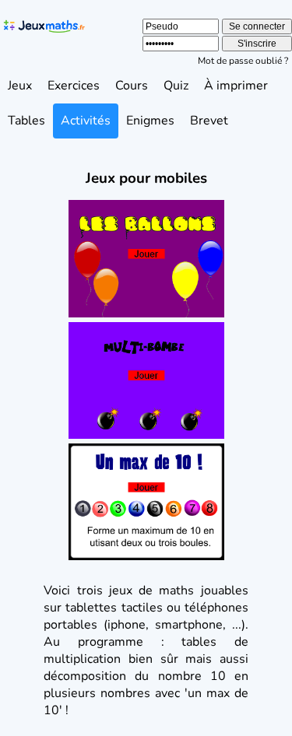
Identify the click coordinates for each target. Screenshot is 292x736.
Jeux (20, 85)
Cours (131, 85)
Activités (86, 120)
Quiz (176, 85)
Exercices (73, 85)
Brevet (209, 120)
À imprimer (236, 85)
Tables (26, 120)
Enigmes (150, 120)
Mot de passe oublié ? (243, 60)
